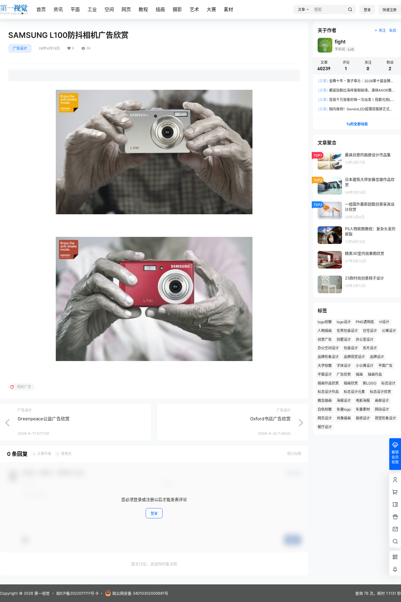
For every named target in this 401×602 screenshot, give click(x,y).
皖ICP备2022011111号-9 (77, 593)
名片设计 (370, 348)
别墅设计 (344, 339)
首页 (41, 9)
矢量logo (344, 409)
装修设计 (363, 418)
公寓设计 (389, 330)
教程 (143, 9)
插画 (160, 9)
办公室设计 (364, 339)
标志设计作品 (328, 391)
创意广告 (325, 339)
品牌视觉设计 (354, 357)
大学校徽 (325, 365)
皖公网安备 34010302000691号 (140, 593)
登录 (367, 10)
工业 (92, 9)
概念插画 (325, 400)
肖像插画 (344, 418)
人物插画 (325, 330)
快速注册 (390, 10)
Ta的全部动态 (357, 124)
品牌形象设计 (328, 357)
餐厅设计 (325, 427)
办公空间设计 (328, 348)
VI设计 (384, 322)
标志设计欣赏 (380, 391)
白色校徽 (325, 409)
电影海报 (363, 400)
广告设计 (20, 48)
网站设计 (382, 409)
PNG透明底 (365, 322)
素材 (228, 9)
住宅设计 (370, 330)
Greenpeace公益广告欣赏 (44, 418)
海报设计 (344, 400)
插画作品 (375, 374)
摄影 (177, 9)
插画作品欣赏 (328, 383)
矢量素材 (363, 409)
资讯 (58, 9)
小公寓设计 (364, 365)
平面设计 (325, 374)
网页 (126, 9)
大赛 (211, 9)
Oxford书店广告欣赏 (270, 418)
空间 (109, 9)
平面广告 (385, 365)
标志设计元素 (354, 391)
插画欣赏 (351, 383)
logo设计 (344, 322)
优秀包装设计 (347, 330)
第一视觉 (41, 593)
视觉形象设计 (385, 418)
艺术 (194, 9)
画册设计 (382, 400)
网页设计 (325, 418)
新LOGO (369, 383)
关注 (382, 30)
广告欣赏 (344, 374)
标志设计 (388, 383)
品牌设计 (377, 357)
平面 (75, 9)
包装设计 (351, 348)
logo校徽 (325, 322)
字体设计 (344, 365)
